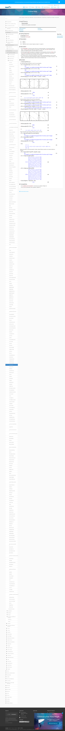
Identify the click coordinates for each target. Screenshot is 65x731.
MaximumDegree (11, 444)
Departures (11, 174)
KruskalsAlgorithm (12, 407)
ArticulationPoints (11, 85)
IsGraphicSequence (12, 355)
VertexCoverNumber (12, 601)
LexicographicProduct (12, 413)
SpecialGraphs (11, 60)
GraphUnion (11, 271)
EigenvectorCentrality (12, 209)
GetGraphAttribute (12, 238)
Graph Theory (10, 50)
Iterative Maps (9, 634)
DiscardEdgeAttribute (12, 184)
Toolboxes (8, 699)
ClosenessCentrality (12, 137)
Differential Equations (10, 40)
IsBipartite (10, 331)
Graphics (8, 676)
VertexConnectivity (12, 599)
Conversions (9, 655)
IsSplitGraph (11, 386)
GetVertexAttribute (12, 240)
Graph (10, 250)
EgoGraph (10, 207)
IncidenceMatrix (11, 302)
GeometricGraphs (11, 56)
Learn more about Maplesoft (8, 722)
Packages (8, 645)
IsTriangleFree (11, 397)
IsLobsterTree (11, 366)
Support (23, 17)
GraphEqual (11, 256)
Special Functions (9, 647)
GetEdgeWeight (11, 234)
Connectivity (9, 680)
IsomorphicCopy (11, 370)
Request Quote (57, 5)
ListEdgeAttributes (11, 417)
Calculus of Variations (10, 653)
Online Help (27, 17)
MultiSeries (9, 612)
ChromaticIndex (11, 112)
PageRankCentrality (12, 490)
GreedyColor (11, 275)
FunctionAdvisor (9, 663)
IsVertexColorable (11, 401)
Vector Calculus (9, 649)
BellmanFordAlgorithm (12, 89)
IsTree (10, 395)
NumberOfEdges (11, 477)
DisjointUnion (11, 190)
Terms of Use (22, 729)
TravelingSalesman (11, 585)
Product (9, 621)
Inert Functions (9, 667)
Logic (8, 659)
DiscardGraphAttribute (12, 186)
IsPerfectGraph (11, 372)
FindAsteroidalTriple (12, 213)
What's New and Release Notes (11, 23)
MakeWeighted (11, 438)
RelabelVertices (11, 510)
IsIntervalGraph (11, 362)
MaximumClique (11, 442)
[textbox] (26, 61)
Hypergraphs (10, 610)
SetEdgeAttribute (11, 529)
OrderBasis (9, 619)
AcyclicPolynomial (11, 66)
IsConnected (11, 341)
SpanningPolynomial (12, 550)
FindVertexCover (11, 227)
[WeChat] (28, 721)
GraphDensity (11, 254)
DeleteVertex (11, 172)
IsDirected (10, 345)
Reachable (10, 508)
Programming (9, 674)
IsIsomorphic (11, 364)
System (8, 693)
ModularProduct (11, 461)
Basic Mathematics (10, 651)
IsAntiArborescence (12, 322)
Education (8, 687)
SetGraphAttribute (12, 535)
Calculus (8, 38)
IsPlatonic (10, 376)
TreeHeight (10, 589)
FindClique (10, 215)
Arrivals (10, 83)
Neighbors (10, 471)
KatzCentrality (11, 405)
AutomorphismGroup (12, 87)
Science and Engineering (10, 678)
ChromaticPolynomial (12, 116)
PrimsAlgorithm (11, 500)
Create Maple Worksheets (10, 25)
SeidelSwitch (11, 523)
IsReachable (11, 378)
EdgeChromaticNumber (12, 201)
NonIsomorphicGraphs (12, 475)
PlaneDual (10, 498)
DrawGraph (11, 64)
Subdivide (10, 572)
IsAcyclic (10, 320)
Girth (10, 244)
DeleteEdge (10, 170)
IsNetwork (10, 368)
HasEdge (10, 283)
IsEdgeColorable (11, 349)
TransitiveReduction (12, 583)
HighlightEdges (11, 289)
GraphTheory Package (12, 52)
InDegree (10, 306)
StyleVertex (10, 566)
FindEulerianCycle (11, 219)
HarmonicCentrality (12, 279)
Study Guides (9, 689)
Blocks (10, 101)
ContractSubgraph (11, 151)
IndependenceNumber (12, 308)
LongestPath (11, 426)
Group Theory (9, 665)
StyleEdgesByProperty (12, 562)
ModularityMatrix (11, 459)
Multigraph (10, 465)
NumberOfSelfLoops (12, 479)
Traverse (10, 587)
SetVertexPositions (12, 539)
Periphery (10, 494)
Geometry (8, 632)
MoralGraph (11, 463)
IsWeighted (10, 403)
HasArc (10, 281)
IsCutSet (10, 343)
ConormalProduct (11, 147)
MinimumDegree (11, 455)
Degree (10, 161)
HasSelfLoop (11, 285)
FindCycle (10, 217)
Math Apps (8, 685)
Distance (10, 192)
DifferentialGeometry (10, 657)
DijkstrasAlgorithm (12, 182)
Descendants (11, 176)
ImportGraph (11, 300)
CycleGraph (11, 159)
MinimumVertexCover (12, 457)
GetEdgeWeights (11, 236)
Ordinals (9, 614)
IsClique (10, 337)
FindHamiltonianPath (12, 225)
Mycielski (10, 467)
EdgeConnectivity (11, 203)
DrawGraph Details (12, 54)
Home (20, 17)
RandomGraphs (11, 58)
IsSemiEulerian (11, 382)
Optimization (9, 643)
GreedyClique (11, 273)
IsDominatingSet (11, 347)
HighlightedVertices (12, 291)
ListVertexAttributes (12, 421)
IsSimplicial (10, 384)
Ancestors (10, 81)
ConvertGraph (11, 153)
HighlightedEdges (11, 287)
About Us (7, 710)
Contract (10, 149)
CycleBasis (10, 157)
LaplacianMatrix (11, 409)
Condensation (11, 141)
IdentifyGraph (11, 298)
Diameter (10, 178)
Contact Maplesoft (51, 5)
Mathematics (9, 32)
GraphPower (11, 265)
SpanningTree (11, 552)
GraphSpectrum (11, 269)
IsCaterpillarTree (11, 333)
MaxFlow (10, 440)
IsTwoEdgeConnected (12, 399)
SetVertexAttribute (12, 537)
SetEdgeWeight (11, 531)
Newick (10, 473)
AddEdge (10, 70)
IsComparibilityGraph (12, 339)
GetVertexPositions (12, 242)
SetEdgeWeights (11, 533)
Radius (10, 504)
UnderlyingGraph (11, 597)
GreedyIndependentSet (12, 277)
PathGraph (10, 492)
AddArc (10, 68)
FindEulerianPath (11, 221)
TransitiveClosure (11, 581)
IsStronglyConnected (12, 388)
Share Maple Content (10, 30)
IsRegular (10, 380)
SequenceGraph (11, 527)
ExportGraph (11, 211)
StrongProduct (11, 558)
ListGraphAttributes (12, 419)
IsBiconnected (11, 329)
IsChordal (10, 335)
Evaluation (8, 623)
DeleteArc (10, 168)
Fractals (8, 630)
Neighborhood (11, 469)
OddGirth (10, 486)
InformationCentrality (12, 316)
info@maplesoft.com (24, 717)
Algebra (8, 36)
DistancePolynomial (12, 194)
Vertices (10, 603)
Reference (8, 691)
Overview (10, 62)
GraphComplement (12, 252)
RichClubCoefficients (12, 519)
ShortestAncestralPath (12, 541)
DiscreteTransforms (11, 48)
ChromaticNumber (12, 114)
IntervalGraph (11, 318)
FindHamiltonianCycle (12, 223)
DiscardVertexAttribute (12, 188)
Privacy (25, 729)
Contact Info (21, 710)
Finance (8, 628)
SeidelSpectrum (11, 521)
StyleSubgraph (11, 564)
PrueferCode (11, 502)
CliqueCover (11, 130)
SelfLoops (10, 525)
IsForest (10, 353)
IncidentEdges (11, 304)
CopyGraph (11, 155)
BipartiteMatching (11, 99)
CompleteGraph (11, 139)
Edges (10, 205)
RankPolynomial (11, 506)
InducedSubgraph (11, 314)
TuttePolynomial (11, 591)
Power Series (9, 661)
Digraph (10, 180)
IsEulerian (10, 351)
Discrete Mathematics (38, 17)
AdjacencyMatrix (11, 74)
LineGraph (10, 415)
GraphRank (10, 267)
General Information (10, 34)
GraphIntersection (12, 258)
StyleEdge (10, 560)
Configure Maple (9, 697)
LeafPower (10, 411)
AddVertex (10, 72)
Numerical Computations (11, 641)
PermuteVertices (11, 496)
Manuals (8, 695)
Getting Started (9, 21)
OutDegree (10, 488)
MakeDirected (11, 436)
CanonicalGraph (11, 103)
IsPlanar (10, 374)
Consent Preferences (29, 729)
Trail (9, 579)
